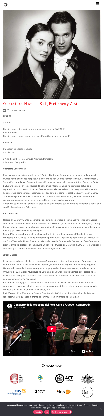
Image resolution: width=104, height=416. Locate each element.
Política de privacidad (61, 412)
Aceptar (38, 412)
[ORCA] (6, 6)
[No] (100, 408)
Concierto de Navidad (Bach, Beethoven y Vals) (40, 103)
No (47, 412)
